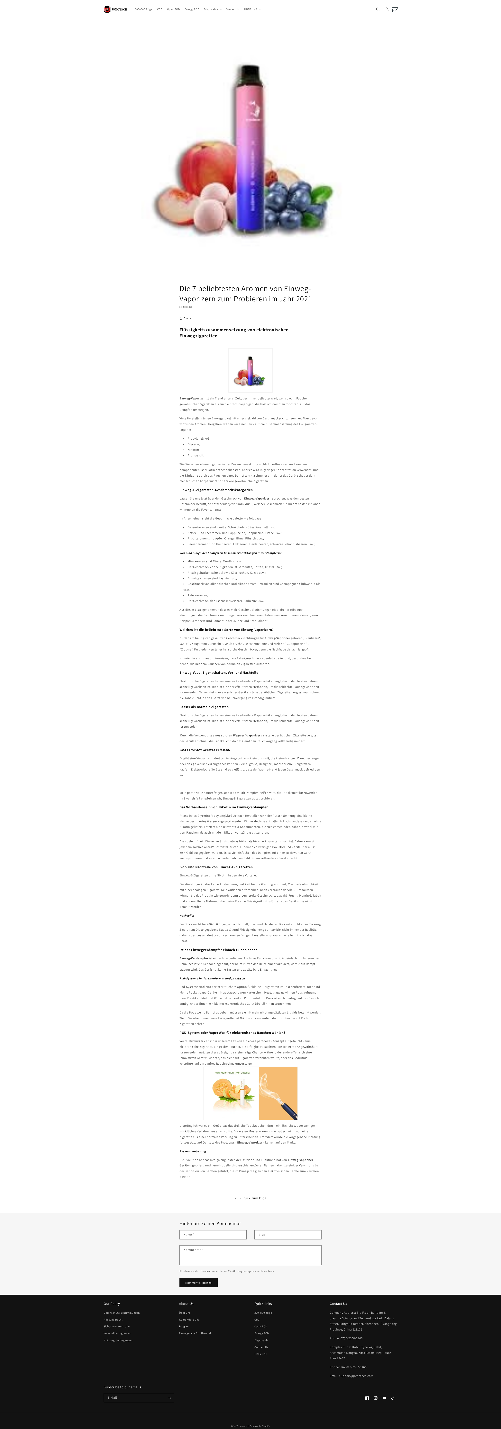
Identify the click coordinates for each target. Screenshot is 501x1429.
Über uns (185, 1312)
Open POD (260, 1326)
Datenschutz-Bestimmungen (122, 1312)
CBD (257, 1319)
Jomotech (244, 1426)
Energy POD (261, 1333)
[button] (212, 9)
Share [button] (187, 318)
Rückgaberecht (113, 1319)
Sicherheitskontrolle (117, 1326)
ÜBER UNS (260, 1354)
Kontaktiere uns (189, 1319)
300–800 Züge (263, 1312)
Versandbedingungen (117, 1333)
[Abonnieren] (169, 1397)
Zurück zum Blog (253, 1198)
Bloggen (184, 1326)
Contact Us (261, 1347)
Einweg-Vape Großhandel (195, 1333)
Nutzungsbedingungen (118, 1340)
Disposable (261, 1340)
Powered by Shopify (260, 1426)
